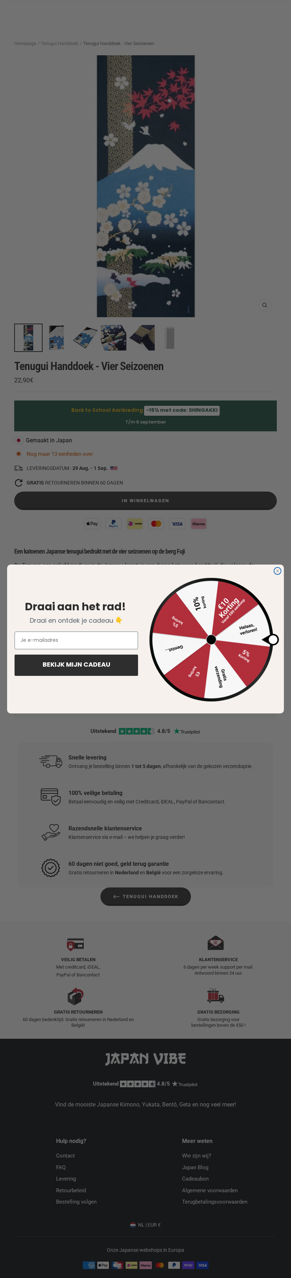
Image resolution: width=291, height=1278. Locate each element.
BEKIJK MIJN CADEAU (76, 665)
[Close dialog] (277, 570)
